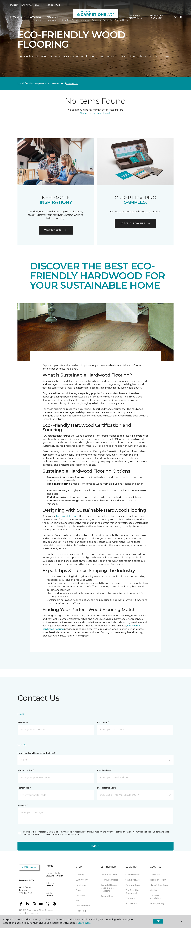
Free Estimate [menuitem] (83, 905)
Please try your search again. (95, 113)
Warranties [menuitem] (130, 898)
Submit (95, 846)
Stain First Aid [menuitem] (132, 880)
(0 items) (181, 17)
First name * (23, 722)
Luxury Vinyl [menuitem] (82, 880)
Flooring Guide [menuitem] (132, 885)
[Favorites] (175, 17)
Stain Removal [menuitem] (132, 874)
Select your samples (132, 223)
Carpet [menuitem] (79, 890)
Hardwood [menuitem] (81, 885)
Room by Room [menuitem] (158, 880)
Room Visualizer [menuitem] (109, 874)
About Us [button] (52, 17)
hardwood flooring (66, 516)
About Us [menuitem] (155, 874)
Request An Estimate (156, 16)
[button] (170, 17)
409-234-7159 (53, 5)
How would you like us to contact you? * (36, 753)
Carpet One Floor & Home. (40, 910)
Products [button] (16, 17)
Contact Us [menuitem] (155, 890)
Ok (158, 921)
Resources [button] (34, 17)
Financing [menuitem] (81, 911)
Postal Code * (23, 788)
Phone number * (25, 770)
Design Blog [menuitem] (107, 896)
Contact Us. (72, 83)
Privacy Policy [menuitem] (157, 903)
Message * (22, 805)
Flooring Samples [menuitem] (109, 880)
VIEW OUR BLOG (52, 230)
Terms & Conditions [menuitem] (155, 897)
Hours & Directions (135, 16)
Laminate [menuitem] (80, 895)
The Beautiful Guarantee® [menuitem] (132, 891)
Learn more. (84, 923)
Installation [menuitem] (131, 903)
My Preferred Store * (107, 788)
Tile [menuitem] (77, 900)
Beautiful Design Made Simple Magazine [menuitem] (109, 888)
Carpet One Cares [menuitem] (159, 885)
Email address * (104, 770)
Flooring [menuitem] (80, 874)
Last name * (103, 722)
